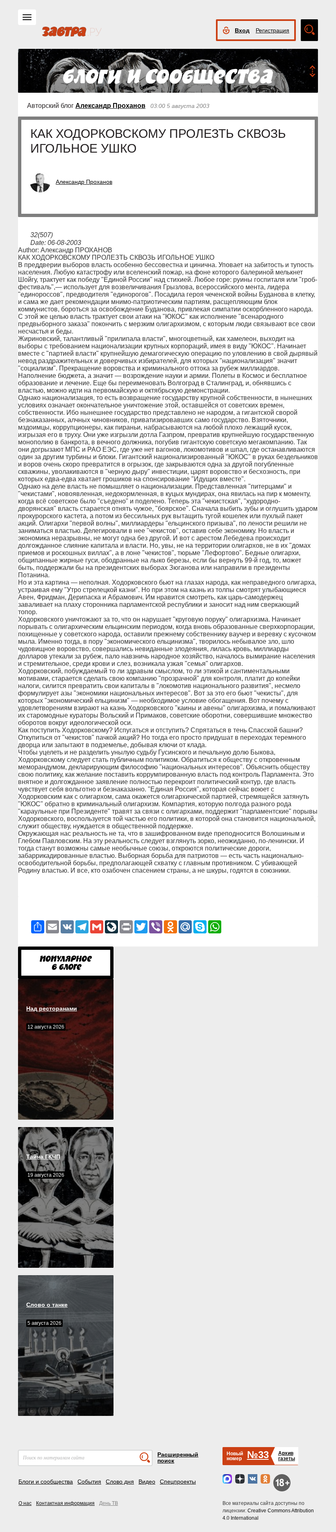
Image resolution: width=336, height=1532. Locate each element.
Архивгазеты (286, 1455)
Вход (242, 30)
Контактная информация (65, 1503)
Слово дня (120, 1481)
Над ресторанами (51, 1008)
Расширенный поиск (177, 1457)
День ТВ (108, 1503)
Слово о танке (47, 1304)
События (89, 1481)
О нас (25, 1503)
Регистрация (272, 30)
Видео (146, 1481)
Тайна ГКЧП (43, 1156)
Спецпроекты (178, 1481)
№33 (258, 1454)
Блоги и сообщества (45, 1481)
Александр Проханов (110, 105)
